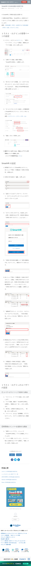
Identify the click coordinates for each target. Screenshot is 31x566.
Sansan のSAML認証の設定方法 (9, 479)
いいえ (19, 454)
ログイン (19, 40)
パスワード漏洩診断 (5, 535)
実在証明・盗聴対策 (5, 539)
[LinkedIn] (18, 459)
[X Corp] (15, 459)
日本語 (15, 519)
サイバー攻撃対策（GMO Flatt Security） (9, 542)
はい (12, 454)
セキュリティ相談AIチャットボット (8, 537)
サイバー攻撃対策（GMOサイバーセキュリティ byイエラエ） (13, 540)
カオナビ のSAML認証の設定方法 (9, 471)
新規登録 (24, 1)
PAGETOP (15, 515)
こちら (19, 155)
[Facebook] (12, 459)
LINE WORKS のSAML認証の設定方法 (11, 477)
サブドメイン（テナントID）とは (17, 116)
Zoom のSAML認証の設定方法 (9, 482)
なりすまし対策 (22, 542)
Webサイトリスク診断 (15, 535)
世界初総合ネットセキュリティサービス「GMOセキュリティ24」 (14, 533)
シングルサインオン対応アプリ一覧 (10, 474)
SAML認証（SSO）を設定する (13, 25)
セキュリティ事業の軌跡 (6, 544)
